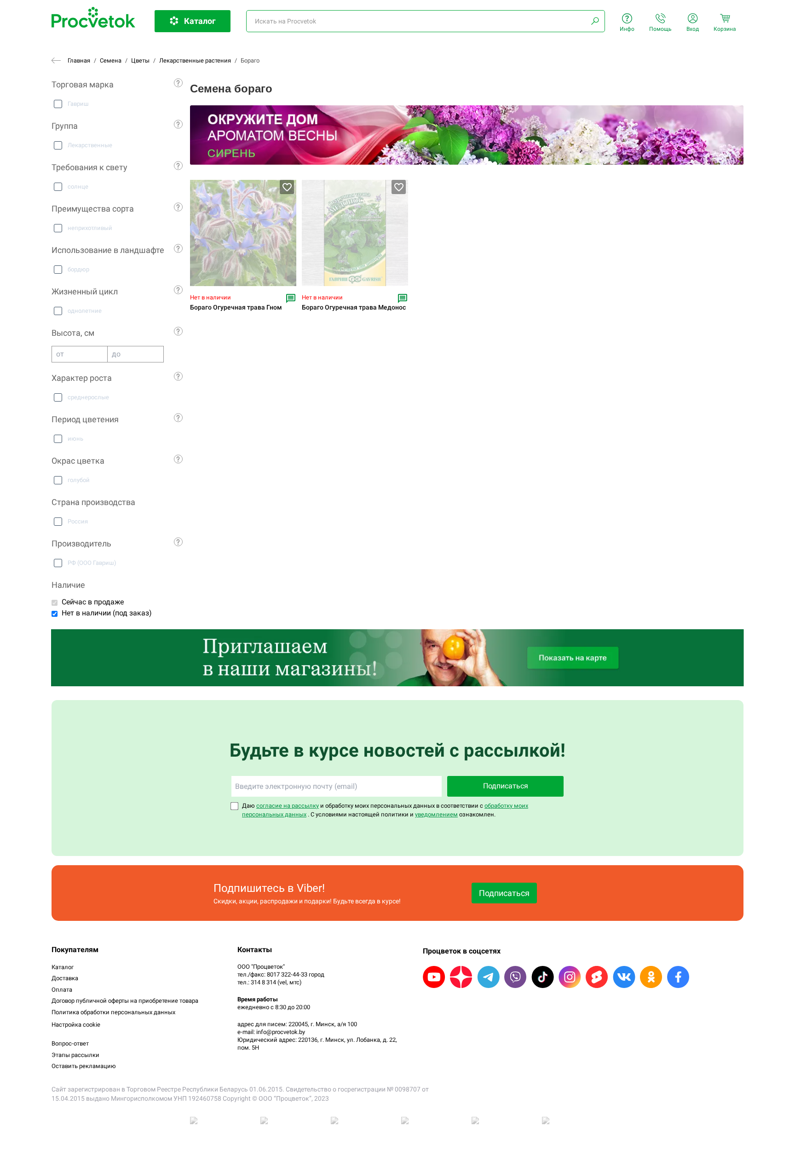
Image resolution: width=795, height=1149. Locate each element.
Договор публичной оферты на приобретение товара (125, 1000)
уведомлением (436, 814)
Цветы (140, 60)
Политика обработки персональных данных (113, 1012)
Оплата (62, 989)
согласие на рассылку (287, 805)
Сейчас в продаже (93, 601)
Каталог (63, 967)
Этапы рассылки (75, 1054)
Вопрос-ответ (70, 1043)
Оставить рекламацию (84, 1066)
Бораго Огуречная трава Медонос (354, 307)
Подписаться (505, 785)
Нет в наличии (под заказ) (107, 613)
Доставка (65, 978)
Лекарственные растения (195, 60)
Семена (110, 60)
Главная (79, 60)
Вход (692, 29)
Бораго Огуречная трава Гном (236, 307)
